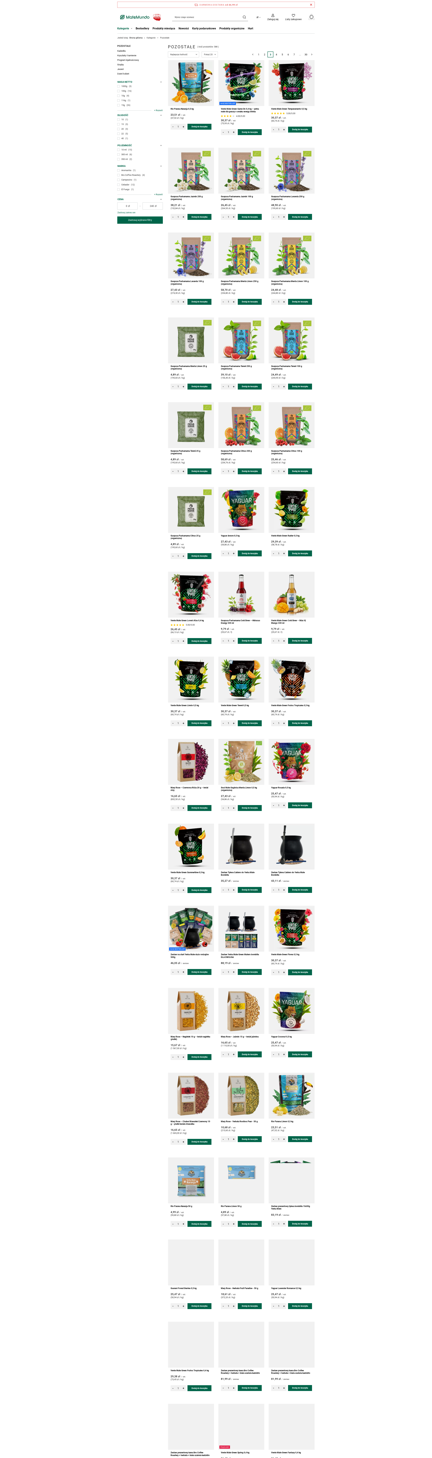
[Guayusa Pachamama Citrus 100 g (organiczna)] (292, 425)
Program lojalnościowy (128, 60)
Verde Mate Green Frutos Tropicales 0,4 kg (190, 1370)
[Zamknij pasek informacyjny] (311, 5)
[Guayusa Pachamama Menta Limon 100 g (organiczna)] (292, 255)
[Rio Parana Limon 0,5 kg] (292, 1096)
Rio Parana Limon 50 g (231, 1206)
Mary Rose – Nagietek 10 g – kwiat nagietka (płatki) (190, 1038)
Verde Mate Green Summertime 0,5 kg (188, 872)
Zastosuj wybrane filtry (140, 220)
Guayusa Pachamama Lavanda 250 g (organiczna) (287, 197)
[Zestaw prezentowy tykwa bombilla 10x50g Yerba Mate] (292, 1180)
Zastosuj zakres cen (126, 212)
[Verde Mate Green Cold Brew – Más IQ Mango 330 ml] (292, 595)
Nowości (184, 28)
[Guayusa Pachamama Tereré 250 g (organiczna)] (241, 340)
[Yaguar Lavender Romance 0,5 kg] (292, 1262)
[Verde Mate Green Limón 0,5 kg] (191, 680)
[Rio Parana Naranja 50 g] (191, 1180)
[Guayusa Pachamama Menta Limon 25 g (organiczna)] (191, 340)
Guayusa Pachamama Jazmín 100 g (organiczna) (237, 197)
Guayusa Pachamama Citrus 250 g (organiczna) (236, 452)
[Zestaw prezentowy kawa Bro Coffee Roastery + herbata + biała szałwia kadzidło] (241, 1345)
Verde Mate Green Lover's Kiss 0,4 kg (187, 620)
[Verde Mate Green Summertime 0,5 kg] (191, 847)
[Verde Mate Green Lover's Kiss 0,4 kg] (191, 595)
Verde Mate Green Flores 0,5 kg (285, 954)
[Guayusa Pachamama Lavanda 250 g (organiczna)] (292, 171)
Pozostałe (124, 46)
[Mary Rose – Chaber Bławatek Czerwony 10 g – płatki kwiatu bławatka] (191, 1096)
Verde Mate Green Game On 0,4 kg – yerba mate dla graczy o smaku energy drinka (240, 110)
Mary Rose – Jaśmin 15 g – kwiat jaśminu (240, 1037)
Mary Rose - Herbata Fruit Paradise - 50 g (239, 1288)
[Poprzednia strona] (253, 54)
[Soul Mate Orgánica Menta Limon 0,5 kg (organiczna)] (241, 762)
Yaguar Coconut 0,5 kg (281, 1037)
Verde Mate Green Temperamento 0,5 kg (289, 109)
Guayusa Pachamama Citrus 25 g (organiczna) (185, 537)
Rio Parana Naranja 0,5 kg (182, 109)
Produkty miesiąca (164, 28)
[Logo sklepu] (139, 17)
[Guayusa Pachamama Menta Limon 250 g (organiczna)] (241, 255)
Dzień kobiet (123, 73)
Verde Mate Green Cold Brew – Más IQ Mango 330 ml (288, 621)
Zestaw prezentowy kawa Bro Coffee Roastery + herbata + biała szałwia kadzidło (240, 1371)
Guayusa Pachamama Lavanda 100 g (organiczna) (187, 282)
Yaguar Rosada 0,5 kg (281, 787)
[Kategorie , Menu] (132, 29)
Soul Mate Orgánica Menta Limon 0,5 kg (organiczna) (239, 789)
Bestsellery (142, 28)
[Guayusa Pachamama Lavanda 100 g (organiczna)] (191, 255)
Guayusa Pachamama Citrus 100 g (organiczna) (286, 452)
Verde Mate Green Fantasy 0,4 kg (286, 1452)
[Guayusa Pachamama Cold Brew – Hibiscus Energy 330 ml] (241, 595)
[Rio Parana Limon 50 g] (241, 1180)
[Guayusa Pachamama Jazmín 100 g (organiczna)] (241, 171)
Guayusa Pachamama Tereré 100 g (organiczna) (286, 367)
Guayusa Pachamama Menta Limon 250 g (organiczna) (239, 282)
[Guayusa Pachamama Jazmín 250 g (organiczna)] (191, 171)
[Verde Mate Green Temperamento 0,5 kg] (292, 83)
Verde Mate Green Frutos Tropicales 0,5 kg (290, 705)
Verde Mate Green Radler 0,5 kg (285, 536)
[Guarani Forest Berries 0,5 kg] (191, 1262)
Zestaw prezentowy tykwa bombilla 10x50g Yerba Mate (290, 1207)
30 (306, 54)
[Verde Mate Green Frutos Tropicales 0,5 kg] (292, 680)
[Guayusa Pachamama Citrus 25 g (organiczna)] (191, 510)
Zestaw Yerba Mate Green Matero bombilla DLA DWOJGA (240, 955)
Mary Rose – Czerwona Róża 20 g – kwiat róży (189, 789)
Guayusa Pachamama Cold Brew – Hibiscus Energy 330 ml (240, 621)
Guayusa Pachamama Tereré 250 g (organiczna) (236, 367)
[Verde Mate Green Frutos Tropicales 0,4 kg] (191, 1345)
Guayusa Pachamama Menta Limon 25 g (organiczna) (189, 367)
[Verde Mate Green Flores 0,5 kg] (292, 929)
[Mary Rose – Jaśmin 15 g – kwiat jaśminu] (241, 1011)
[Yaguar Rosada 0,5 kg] (292, 762)
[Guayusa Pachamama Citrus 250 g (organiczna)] (241, 425)
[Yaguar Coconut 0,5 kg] (292, 1011)
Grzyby (120, 64)
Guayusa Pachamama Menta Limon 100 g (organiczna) (290, 282)
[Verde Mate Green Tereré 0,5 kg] (241, 680)
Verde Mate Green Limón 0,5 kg (185, 705)
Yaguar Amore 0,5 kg (230, 536)
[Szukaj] (244, 17)
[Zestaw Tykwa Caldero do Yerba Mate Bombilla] (241, 847)
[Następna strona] (312, 54)
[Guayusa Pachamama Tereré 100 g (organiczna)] (292, 340)
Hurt (250, 28)
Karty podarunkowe (204, 28)
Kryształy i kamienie (126, 55)
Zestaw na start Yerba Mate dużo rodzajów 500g (190, 955)
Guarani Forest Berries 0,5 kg (184, 1288)
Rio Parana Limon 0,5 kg (282, 1121)
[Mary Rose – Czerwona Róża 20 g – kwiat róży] (191, 762)
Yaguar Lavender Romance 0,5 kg (286, 1288)
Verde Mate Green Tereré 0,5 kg (235, 705)
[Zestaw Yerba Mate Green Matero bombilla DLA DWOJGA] (241, 929)
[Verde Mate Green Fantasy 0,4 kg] (292, 1427)
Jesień (120, 69)
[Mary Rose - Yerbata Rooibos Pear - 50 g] (241, 1096)
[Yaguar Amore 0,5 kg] (241, 510)
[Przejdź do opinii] (228, 116)
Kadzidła (121, 51)
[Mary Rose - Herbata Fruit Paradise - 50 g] (241, 1262)
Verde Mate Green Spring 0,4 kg (235, 1452)
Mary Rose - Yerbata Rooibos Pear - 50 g (239, 1121)
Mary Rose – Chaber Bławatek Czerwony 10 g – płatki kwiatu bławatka (190, 1122)
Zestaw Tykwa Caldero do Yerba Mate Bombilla (237, 873)
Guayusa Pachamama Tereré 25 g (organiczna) (185, 452)
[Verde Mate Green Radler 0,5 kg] (292, 510)
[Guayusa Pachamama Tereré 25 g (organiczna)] (191, 425)
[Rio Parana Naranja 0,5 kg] (191, 83)
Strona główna (136, 38)
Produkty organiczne (232, 28)
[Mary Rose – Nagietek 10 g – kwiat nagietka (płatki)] (191, 1011)
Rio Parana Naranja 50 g (181, 1206)
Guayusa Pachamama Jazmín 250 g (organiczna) (187, 197)
